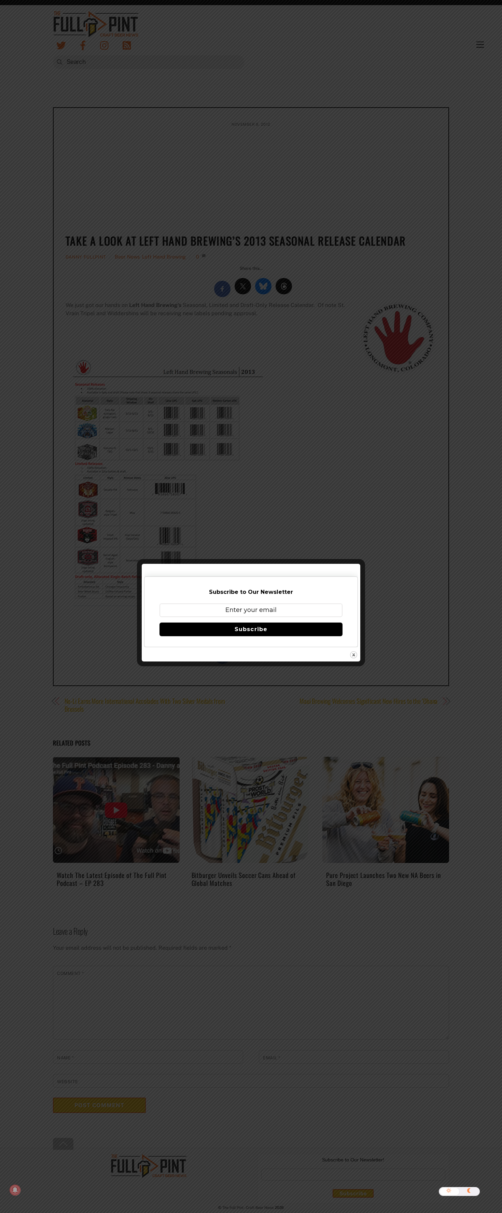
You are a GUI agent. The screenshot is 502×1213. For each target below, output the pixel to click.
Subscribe (251, 629)
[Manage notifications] (15, 1190)
